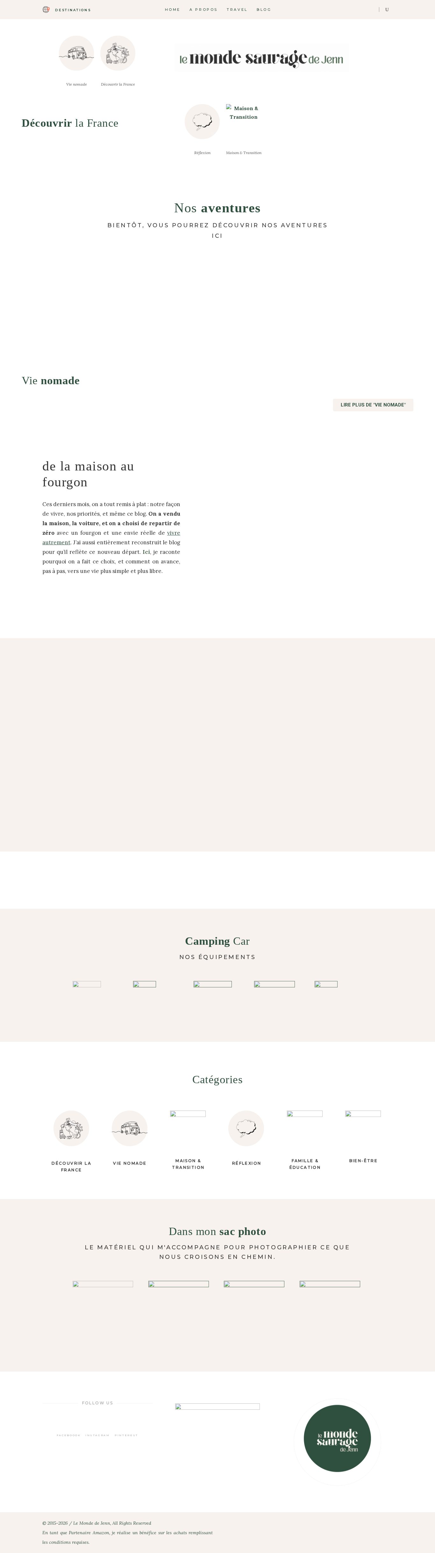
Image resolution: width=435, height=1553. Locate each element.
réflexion (246, 1163)
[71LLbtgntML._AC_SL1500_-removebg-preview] (217, 996)
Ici (146, 551)
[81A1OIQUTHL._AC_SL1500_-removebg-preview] (278, 990)
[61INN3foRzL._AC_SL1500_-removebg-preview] (96, 996)
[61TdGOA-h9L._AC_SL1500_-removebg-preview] (157, 996)
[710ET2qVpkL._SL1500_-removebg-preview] (338, 996)
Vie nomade (129, 1163)
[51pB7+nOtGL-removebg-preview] (104, 1311)
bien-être (363, 1160)
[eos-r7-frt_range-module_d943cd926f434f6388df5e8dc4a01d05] (331, 1311)
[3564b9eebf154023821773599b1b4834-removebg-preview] (179, 1311)
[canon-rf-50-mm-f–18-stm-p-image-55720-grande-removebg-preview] (255, 1311)
